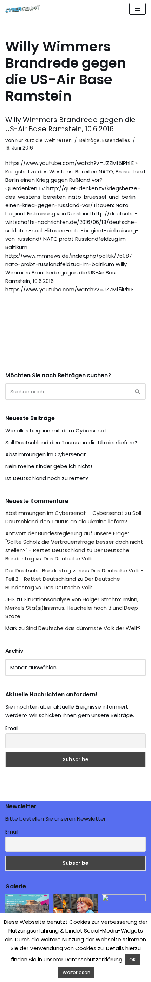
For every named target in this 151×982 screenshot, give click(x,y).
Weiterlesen (76, 972)
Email (11, 728)
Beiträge (89, 140)
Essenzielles (116, 140)
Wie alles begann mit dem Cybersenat (56, 430)
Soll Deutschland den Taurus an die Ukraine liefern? (71, 442)
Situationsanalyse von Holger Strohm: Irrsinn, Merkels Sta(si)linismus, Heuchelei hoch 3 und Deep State (71, 608)
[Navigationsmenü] (137, 9)
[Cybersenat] (24, 9)
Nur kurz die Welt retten (43, 140)
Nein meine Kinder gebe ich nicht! (48, 466)
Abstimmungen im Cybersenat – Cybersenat (64, 513)
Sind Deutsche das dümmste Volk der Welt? (83, 628)
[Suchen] (138, 391)
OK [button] (132, 959)
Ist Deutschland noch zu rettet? (46, 478)
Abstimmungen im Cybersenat (45, 454)
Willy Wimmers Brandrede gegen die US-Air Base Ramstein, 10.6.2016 (70, 124)
